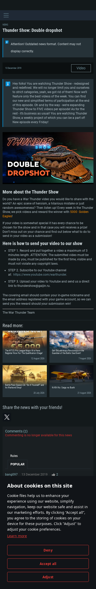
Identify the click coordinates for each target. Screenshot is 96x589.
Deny (48, 550)
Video (81, 68)
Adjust (48, 577)
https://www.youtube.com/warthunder (39, 274)
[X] (7, 417)
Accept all (48, 563)
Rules (14, 456)
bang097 (11, 474)
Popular (17, 464)
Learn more (17, 535)
